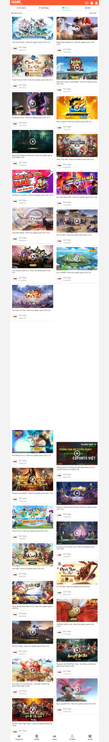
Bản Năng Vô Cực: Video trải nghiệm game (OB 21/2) (31, 455)
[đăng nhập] (97, 4)
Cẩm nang (45, 8)
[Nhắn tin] (87, 4)
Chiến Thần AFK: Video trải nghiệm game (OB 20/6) (75, 159)
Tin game (22, 8)
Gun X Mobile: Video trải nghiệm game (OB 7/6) (73, 273)
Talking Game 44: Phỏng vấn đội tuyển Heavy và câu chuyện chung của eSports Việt (75, 468)
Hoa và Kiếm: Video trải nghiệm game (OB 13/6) (73, 235)
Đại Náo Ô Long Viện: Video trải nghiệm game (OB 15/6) (32, 195)
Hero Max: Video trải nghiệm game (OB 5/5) (28, 569)
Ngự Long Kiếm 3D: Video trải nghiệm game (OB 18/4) (76, 704)
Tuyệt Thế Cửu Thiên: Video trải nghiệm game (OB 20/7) (32, 80)
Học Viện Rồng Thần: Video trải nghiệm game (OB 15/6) (76, 197)
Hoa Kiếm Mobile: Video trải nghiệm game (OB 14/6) (31, 233)
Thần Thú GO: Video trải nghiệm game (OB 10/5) (30, 531)
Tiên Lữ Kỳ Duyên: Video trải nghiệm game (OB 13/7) (31, 42)
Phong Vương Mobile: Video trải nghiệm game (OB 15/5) (32, 493)
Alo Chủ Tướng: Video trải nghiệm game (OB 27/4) (30, 646)
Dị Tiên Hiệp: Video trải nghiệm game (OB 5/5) (73, 587)
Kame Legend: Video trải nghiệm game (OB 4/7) (74, 122)
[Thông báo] (92, 4)
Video (66, 8)
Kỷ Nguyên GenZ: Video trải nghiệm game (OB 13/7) (31, 118)
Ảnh (89, 8)
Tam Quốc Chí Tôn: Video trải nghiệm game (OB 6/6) (31, 310)
